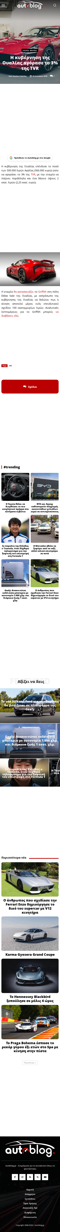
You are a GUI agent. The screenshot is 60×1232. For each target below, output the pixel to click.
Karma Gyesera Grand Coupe (30, 954)
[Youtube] (45, 1177)
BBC (10, 366)
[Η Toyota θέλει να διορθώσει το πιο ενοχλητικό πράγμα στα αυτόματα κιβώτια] (15, 487)
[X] (23, 372)
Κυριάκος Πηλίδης (20, 76)
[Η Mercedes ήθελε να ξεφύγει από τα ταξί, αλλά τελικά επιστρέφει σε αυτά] (45, 529)
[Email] (43, 372)
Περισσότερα (29, 1063)
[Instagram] (22, 1177)
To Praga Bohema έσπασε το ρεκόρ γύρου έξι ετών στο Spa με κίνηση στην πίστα (30, 1047)
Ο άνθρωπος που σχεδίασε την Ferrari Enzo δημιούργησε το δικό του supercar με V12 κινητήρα (45, 594)
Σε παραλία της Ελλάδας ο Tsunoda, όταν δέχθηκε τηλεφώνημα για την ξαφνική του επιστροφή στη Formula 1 (15, 550)
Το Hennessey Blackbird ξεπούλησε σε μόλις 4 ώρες (30, 998)
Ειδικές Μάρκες (30, 50)
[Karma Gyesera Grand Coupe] (30, 933)
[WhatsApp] (30, 372)
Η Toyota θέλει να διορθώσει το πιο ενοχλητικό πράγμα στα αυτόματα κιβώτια (15, 508)
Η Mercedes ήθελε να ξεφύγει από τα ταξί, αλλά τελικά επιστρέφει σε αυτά (44, 549)
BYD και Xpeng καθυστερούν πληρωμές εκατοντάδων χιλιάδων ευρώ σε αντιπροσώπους (44, 508)
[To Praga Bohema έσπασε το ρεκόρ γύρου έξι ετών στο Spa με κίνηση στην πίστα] (30, 1022)
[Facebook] (17, 372)
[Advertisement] (30, 119)
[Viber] (36, 372)
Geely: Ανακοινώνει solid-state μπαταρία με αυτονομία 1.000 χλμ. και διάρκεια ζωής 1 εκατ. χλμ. (15, 595)
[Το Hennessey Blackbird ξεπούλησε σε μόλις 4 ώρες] (30, 976)
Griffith (42, 291)
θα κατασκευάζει (24, 291)
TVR (33, 174)
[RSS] (30, 1177)
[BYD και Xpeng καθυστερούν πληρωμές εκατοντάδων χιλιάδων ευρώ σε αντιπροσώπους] (45, 487)
